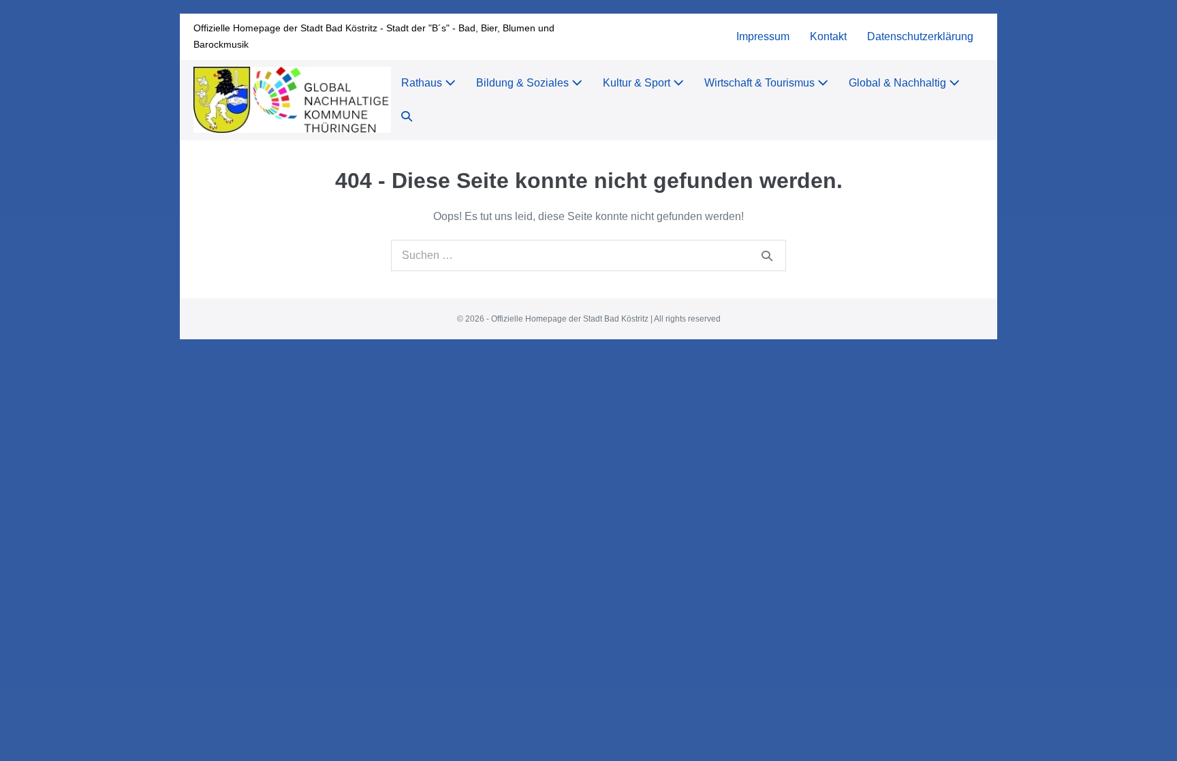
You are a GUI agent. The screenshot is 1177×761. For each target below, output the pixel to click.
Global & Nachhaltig (899, 83)
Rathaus (423, 83)
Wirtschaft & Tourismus (760, 83)
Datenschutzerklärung (920, 36)
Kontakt (828, 36)
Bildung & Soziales (523, 83)
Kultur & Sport (638, 83)
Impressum (762, 36)
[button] (406, 117)
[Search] (767, 255)
